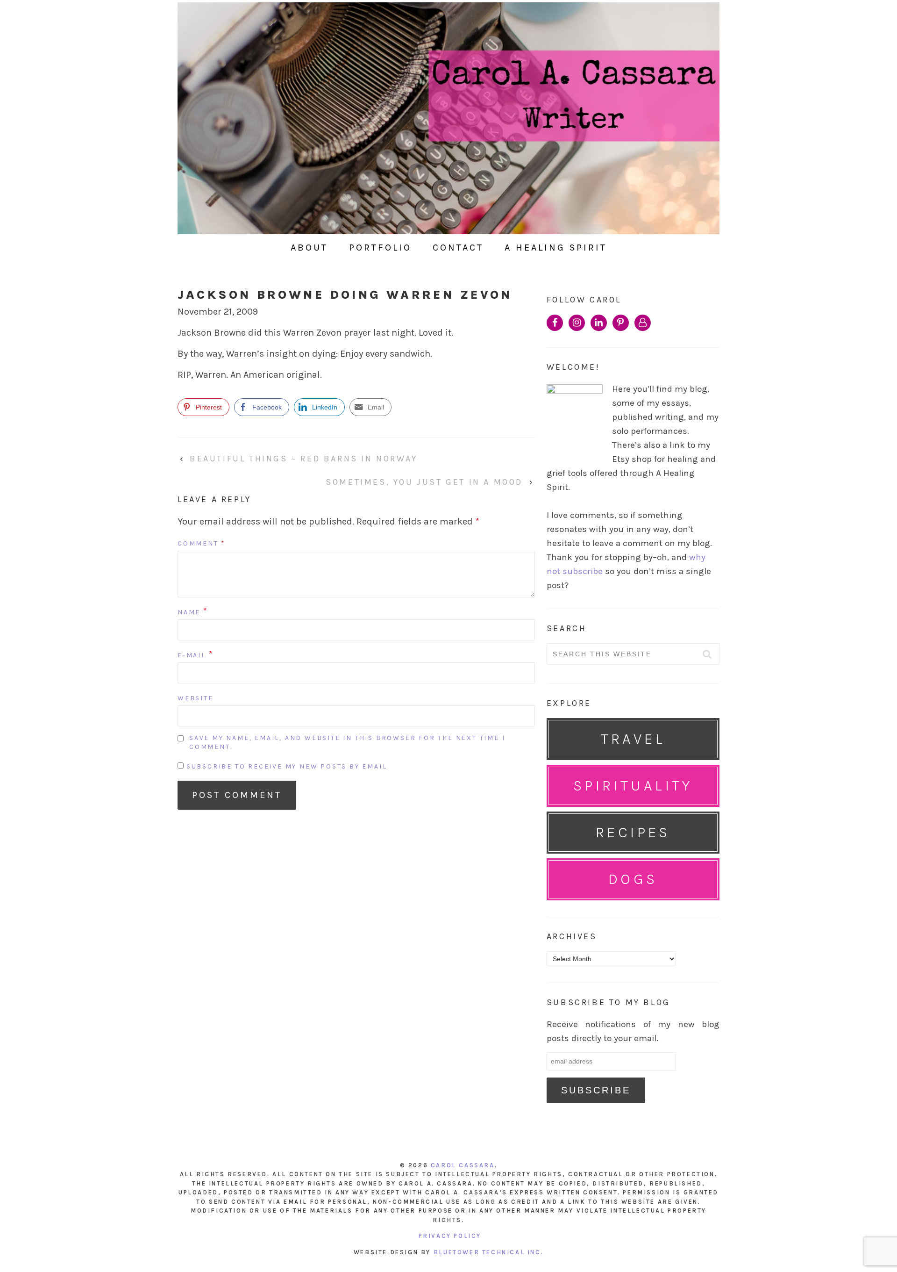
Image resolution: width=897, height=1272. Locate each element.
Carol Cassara (463, 1165)
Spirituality (633, 785)
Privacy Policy (450, 1235)
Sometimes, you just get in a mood (424, 482)
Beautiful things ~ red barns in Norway (304, 458)
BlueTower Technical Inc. (488, 1252)
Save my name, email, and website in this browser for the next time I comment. (347, 742)
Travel (633, 738)
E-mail (192, 655)
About (309, 247)
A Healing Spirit (556, 247)
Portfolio (380, 247)
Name (189, 612)
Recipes (633, 832)
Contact (458, 247)
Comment (202, 543)
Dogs (633, 879)
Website (196, 698)
